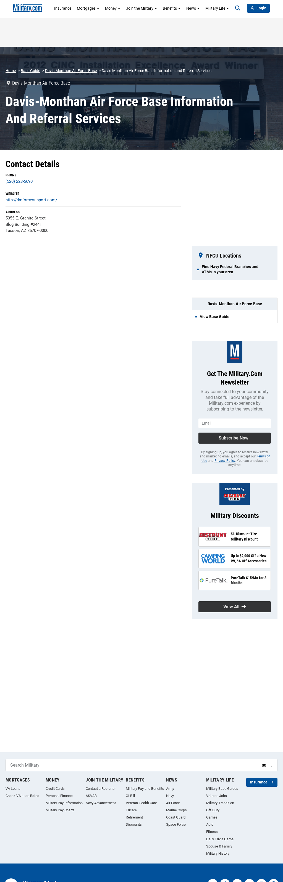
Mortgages (86, 8)
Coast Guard (175, 817)
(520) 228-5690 (19, 181)
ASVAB (91, 796)
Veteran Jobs (216, 796)
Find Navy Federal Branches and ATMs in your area (230, 269)
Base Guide (30, 70)
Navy (170, 796)
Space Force (176, 824)
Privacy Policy (224, 461)
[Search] (238, 8)
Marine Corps (176, 810)
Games (212, 817)
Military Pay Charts (60, 810)
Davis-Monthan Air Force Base (71, 70)
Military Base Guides (222, 788)
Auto (209, 824)
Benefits (170, 8)
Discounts (134, 824)
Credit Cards (55, 788)
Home (11, 70)
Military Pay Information (64, 803)
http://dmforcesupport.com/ (31, 199)
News (191, 8)
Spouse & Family (219, 846)
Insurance (62, 8)
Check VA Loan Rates (22, 796)
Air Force (173, 803)
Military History (217, 853)
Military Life (215, 8)
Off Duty (212, 810)
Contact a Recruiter (101, 788)
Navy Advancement (101, 803)
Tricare (131, 810)
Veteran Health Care (141, 803)
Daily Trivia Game (220, 839)
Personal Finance (59, 796)
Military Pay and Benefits (145, 788)
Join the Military (139, 8)
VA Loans (13, 788)
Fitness (212, 832)
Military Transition (220, 803)
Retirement (134, 817)
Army (170, 788)
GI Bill (130, 796)
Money (111, 8)
